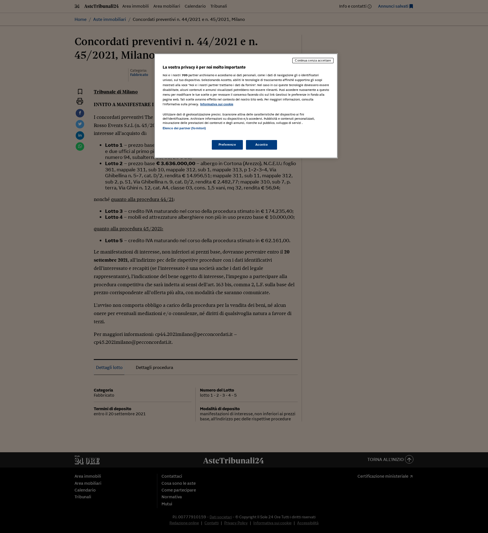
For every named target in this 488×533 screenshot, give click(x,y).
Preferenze (227, 144)
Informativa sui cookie (216, 104)
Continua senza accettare (313, 60)
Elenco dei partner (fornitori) (184, 128)
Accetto (261, 144)
